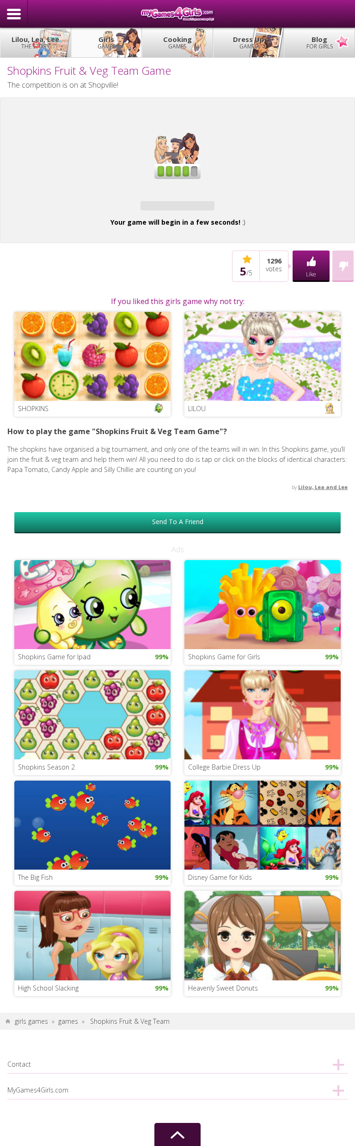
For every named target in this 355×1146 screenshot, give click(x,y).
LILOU (197, 561)
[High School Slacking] (92, 1088)
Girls (107, 42)
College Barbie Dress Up (224, 920)
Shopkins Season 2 (46, 920)
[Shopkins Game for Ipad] (92, 757)
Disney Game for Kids (220, 1031)
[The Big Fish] (92, 977)
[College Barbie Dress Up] (262, 867)
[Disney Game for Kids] (262, 977)
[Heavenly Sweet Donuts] (262, 1088)
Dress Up (248, 42)
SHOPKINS (33, 561)
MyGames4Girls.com (177, 14)
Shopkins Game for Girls (224, 810)
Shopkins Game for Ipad (54, 810)
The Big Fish (35, 1031)
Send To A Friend (177, 675)
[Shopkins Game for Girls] (262, 757)
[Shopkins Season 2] (92, 867)
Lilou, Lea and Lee (323, 640)
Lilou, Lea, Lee (35, 42)
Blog (319, 42)
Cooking (177, 42)
